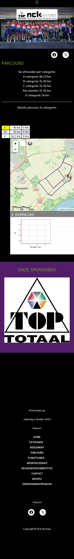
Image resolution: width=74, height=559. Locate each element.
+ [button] (15, 143)
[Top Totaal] (37, 310)
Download (24, 214)
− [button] (15, 149)
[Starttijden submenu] (45, 458)
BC (5, 132)
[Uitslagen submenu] (44, 442)
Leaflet (62, 209)
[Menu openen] (37, 2)
